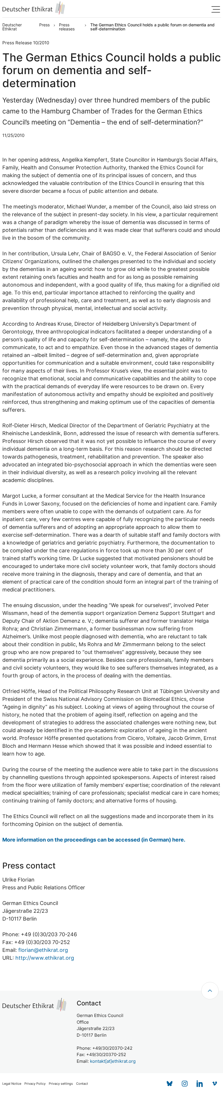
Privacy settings (61, 1083)
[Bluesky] (169, 1083)
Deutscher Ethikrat (12, 27)
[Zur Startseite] (33, 7)
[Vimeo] (215, 1083)
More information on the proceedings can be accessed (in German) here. (93, 840)
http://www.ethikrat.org (44, 958)
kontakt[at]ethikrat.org (113, 1061)
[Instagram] (185, 1083)
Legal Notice (11, 1083)
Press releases (67, 27)
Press (44, 25)
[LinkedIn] (200, 1083)
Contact (82, 1083)
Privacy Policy (35, 1083)
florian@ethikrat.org (43, 950)
